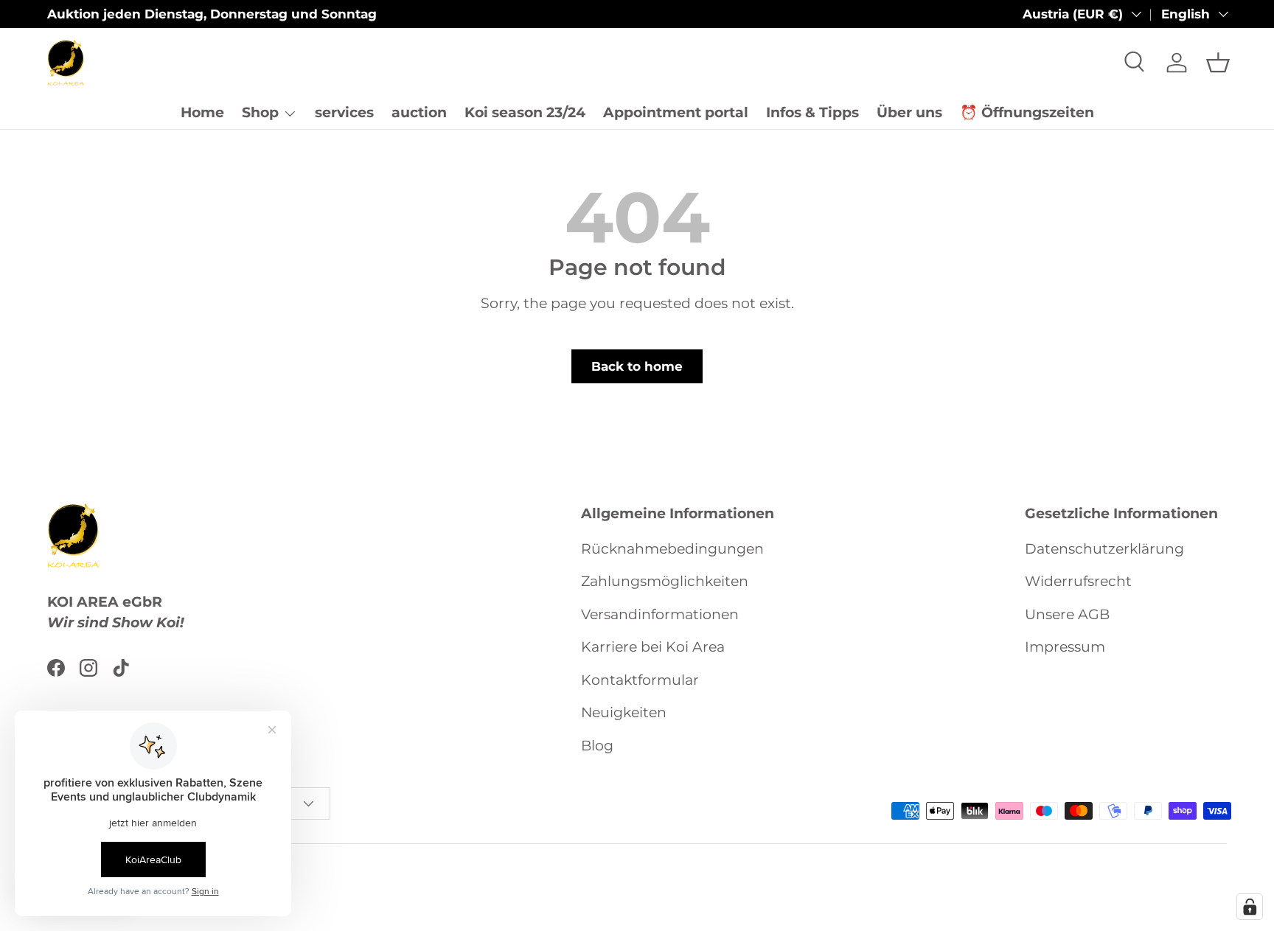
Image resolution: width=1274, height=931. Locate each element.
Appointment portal (675, 112)
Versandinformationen (660, 614)
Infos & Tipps (812, 112)
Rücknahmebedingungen (672, 548)
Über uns (909, 112)
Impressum (1065, 646)
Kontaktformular (640, 680)
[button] (1218, 62)
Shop (260, 112)
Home (202, 112)
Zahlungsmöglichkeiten (664, 581)
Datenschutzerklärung (1104, 548)
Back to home (637, 366)
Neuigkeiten (623, 712)
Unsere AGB (1067, 614)
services (344, 112)
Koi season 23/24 (524, 112)
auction (419, 112)
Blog (597, 745)
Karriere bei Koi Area (653, 646)
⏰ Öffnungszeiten (1027, 112)
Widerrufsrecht (1078, 581)
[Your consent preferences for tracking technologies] (1249, 906)
